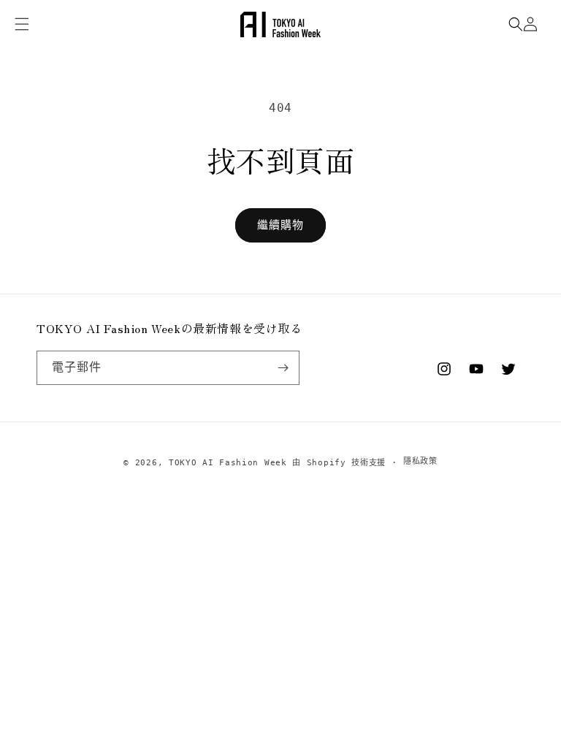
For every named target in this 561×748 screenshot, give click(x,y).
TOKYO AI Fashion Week (228, 463)
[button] (515, 24)
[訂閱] (283, 368)
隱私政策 (420, 461)
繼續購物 (280, 225)
